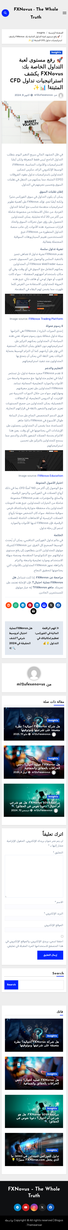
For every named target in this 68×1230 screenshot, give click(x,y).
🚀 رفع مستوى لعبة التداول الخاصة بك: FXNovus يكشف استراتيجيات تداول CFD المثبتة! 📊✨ (36, 74)
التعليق (58, 852)
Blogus (58, 1220)
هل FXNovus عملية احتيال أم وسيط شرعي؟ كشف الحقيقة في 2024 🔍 (21, 638)
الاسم (59, 902)
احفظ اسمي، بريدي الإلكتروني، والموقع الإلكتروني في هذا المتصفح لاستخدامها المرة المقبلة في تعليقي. (34, 944)
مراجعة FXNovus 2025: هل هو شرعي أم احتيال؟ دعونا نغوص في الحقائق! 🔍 (37, 1118)
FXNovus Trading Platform (46, 318)
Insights (56, 52)
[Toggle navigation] (64, 13)
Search (58, 973)
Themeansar (34, 1225)
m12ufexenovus (43, 95)
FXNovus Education (50, 475)
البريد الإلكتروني (53, 913)
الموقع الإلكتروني (53, 925)
